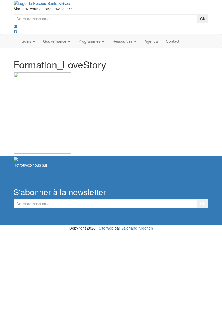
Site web (106, 228)
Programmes (90, 41)
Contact (172, 41)
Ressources (123, 41)
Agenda (151, 41)
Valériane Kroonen (137, 228)
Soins (27, 41)
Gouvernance (55, 41)
